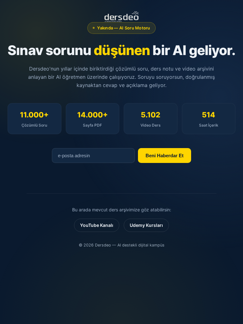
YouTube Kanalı (96, 225)
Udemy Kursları (146, 225)
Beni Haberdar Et (165, 155)
